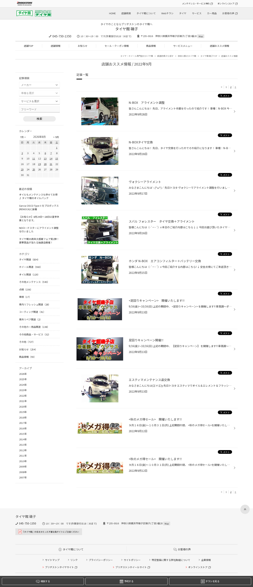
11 (33, 158)
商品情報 (151, 46)
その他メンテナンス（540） (34, 282)
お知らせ (82, 46)
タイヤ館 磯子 (126, 28)
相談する (45, 581)
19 (39, 164)
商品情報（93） (27, 357)
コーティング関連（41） (32, 312)
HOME (112, 13)
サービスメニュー (182, 46)
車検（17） (25, 297)
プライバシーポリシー (101, 560)
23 (22, 169)
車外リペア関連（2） (30, 319)
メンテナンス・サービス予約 (195, 3)
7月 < (23, 137)
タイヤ (182, 13)
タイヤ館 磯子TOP (208, 55)
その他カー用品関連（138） (34, 327)
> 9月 (56, 137)
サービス (197, 13)
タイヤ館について (146, 13)
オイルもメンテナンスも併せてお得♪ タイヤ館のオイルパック (38, 196)
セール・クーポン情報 (117, 46)
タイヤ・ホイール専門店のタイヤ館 (136, 55)
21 (51, 164)
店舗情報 (55, 46)
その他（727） (27, 342)
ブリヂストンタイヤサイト (59, 567)
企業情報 (206, 560)
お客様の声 (228, 13)
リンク (74, 560)
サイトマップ (52, 560)
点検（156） (26, 289)
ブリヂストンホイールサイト (131, 567)
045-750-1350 (61, 36)
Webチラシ (167, 13)
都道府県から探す (165, 55)
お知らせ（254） (28, 349)
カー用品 (212, 13)
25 (33, 169)
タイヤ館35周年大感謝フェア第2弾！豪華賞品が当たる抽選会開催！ (39, 240)
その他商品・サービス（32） (35, 334)
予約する (128, 581)
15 (56, 158)
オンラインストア (225, 3)
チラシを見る (212, 581)
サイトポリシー (132, 560)
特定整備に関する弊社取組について (171, 560)
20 (45, 164)
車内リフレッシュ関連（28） (35, 304)
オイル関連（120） (29, 274)
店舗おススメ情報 (219, 46)
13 (45, 158)
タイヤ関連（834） (29, 259)
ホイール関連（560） (30, 267)
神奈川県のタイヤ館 (187, 55)
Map (201, 36)
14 (51, 158)
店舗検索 (126, 13)
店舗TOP (28, 46)
